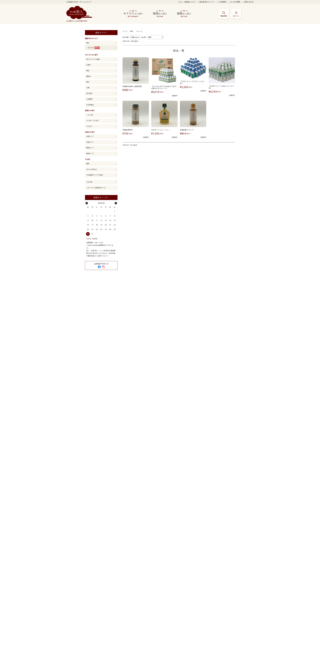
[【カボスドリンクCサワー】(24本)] (193, 68)
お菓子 (88, 65)
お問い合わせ (249, 2)
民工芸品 (89, 93)
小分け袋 (89, 182)
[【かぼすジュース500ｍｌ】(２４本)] (222, 70)
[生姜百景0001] (135, 70)
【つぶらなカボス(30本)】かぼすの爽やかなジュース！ (164, 87)
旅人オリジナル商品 (93, 59)
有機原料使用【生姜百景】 (132, 86)
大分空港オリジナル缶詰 (94, 175)
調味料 (88, 76)
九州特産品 (90, 105)
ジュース (91, 48)
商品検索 (223, 16)
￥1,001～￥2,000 (92, 120)
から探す (133, 14)
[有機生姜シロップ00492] (193, 114)
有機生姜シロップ (187, 130)
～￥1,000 (89, 115)
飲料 (131, 31)
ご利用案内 (222, 2)
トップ (124, 31)
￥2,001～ (89, 126)
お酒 (87, 88)
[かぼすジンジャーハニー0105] (164, 114)
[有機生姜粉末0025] (135, 114)
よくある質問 (235, 2)
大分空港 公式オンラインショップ (78, 2)
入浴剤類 (89, 99)
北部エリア (90, 136)
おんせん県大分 (91, 169)
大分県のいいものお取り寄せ (76, 21)
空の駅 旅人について (207, 2)
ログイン (236, 16)
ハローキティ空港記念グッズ (96, 188)
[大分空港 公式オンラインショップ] (79, 13)
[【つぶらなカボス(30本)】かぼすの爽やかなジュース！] (164, 70)
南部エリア (90, 153)
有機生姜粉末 (127, 130)
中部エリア (90, 142)
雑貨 (87, 164)
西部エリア (90, 148)
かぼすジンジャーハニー (160, 130)
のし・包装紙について (187, 2)
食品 (87, 71)
